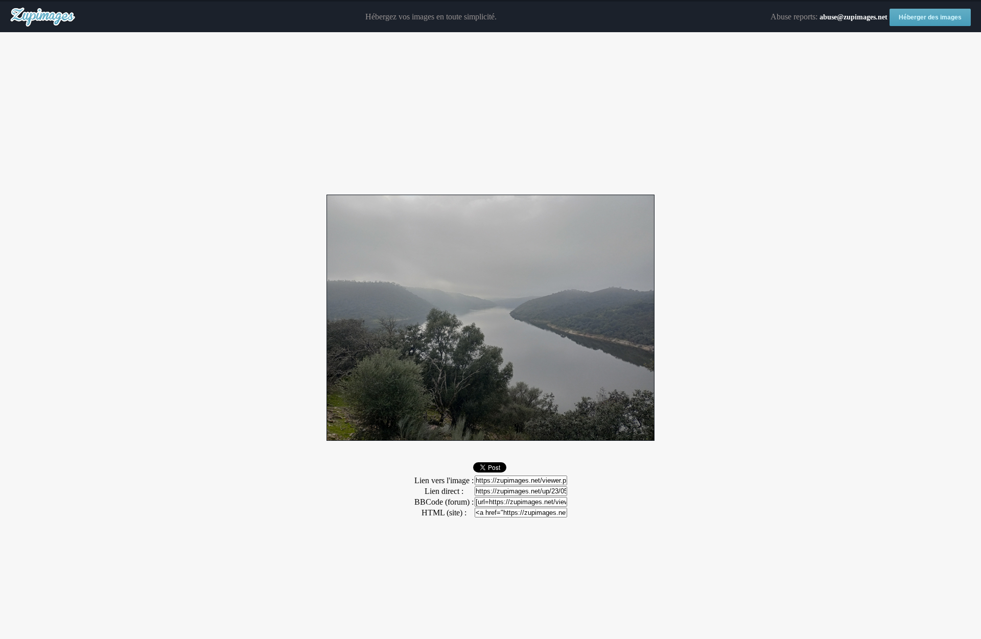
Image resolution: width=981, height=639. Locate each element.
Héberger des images (930, 17)
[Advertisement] (490, 113)
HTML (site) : (444, 512)
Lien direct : (444, 491)
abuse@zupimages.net (853, 17)
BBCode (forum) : (444, 502)
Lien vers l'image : (444, 480)
